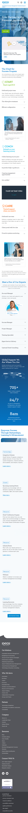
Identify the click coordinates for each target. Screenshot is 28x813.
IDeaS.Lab (4, 726)
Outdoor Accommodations (9, 686)
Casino (3, 680)
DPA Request (5, 808)
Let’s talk (5, 31)
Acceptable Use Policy (8, 810)
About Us (4, 718)
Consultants (5, 709)
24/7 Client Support (7, 761)
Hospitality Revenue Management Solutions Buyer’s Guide (14, 6)
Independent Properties (8, 694)
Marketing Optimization (8, 661)
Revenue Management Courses (10, 747)
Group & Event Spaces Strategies (10, 657)
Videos (3, 742)
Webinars (4, 745)
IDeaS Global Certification (8, 751)
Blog (3, 734)
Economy (4, 682)
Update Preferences (7, 805)
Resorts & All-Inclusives (8, 688)
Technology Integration (8, 705)
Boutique (4, 678)
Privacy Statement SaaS (8, 798)
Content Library (6, 736)
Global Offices (5, 724)
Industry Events (6, 763)
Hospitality (4, 676)
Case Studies (5, 738)
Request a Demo (6, 767)
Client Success (6, 12)
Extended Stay (6, 684)
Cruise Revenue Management (9, 665)
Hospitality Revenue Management (10, 653)
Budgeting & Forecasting (8, 655)
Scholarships (5, 753)
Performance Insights (7, 659)
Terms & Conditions (7, 800)
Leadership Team (6, 720)
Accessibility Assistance (8, 803)
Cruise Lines (5, 692)
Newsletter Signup (6, 765)
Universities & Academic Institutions (11, 707)
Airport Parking (5, 690)
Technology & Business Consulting (10, 667)
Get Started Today (14, 615)
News (3, 740)
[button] (3, 773)
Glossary (4, 749)
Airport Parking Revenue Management (11, 663)
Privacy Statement (7, 795)
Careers (4, 722)
